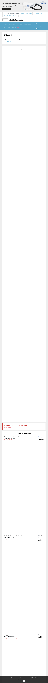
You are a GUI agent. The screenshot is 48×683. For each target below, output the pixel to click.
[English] (18, 27)
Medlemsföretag (28, 24)
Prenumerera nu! (7, 427)
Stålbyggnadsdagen (38, 13)
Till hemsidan (8, 41)
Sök (36, 23)
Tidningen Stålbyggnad (26, 13)
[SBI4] (24, 6)
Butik (21, 24)
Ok (24, 680)
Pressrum (15, 15)
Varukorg (38, 25)
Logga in (37, 28)
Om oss (14, 27)
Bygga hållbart (7, 15)
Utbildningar (12, 24)
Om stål (5, 24)
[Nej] (46, 679)
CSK (17, 24)
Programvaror (6, 27)
